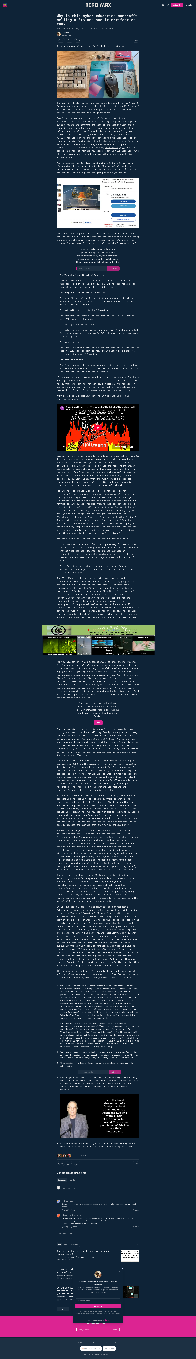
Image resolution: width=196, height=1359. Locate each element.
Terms (101, 1343)
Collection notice (111, 1343)
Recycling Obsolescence (84, 1026)
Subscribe (177, 5)
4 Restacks (83, 1156)
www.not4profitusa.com (118, 494)
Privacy (95, 1343)
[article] (98, 1257)
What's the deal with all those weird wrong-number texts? (84, 1252)
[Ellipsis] (138, 1201)
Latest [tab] (65, 1245)
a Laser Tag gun (114, 147)
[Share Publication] (168, 5)
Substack (86, 1354)
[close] (120, 1271)
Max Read (65, 33)
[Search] (163, 5)
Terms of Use (109, 1311)
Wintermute (66, 1215)
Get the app (109, 1348)
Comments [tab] (62, 1180)
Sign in (189, 5)
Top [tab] (59, 1245)
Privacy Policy (115, 1314)
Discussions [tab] (74, 1245)
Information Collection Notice (97, 1314)
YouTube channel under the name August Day (113, 1052)
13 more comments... (64, 1233)
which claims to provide (105, 131)
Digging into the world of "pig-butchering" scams (76, 1257)
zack (63, 1201)
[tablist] (66, 1180)
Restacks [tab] (71, 1180)
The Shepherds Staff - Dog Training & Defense (86, 1032)
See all (61, 1309)
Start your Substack (92, 1348)
